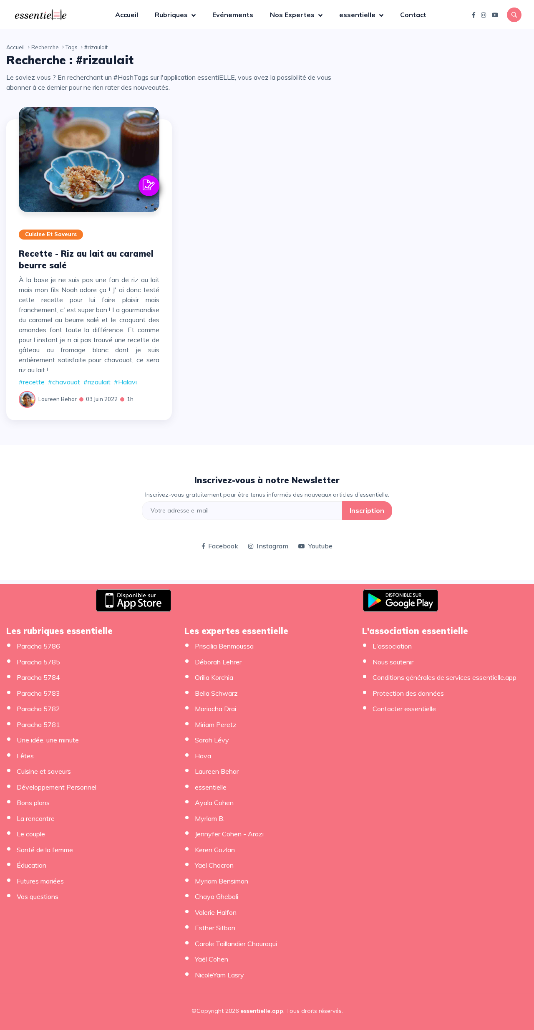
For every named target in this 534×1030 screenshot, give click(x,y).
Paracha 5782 (38, 708)
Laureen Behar (57, 399)
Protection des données (408, 693)
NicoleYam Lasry (219, 975)
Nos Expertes (293, 14)
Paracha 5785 (38, 662)
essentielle (358, 14)
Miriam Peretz (216, 724)
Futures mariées (40, 881)
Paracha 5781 (38, 724)
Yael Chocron (214, 865)
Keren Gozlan (215, 850)
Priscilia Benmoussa (224, 646)
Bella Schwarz (216, 693)
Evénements (232, 14)
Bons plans (33, 802)
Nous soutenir (393, 662)
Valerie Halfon (216, 912)
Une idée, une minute (48, 740)
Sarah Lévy (212, 740)
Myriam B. (209, 818)
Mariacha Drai (215, 708)
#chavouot (64, 382)
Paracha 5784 (38, 677)
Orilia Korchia (214, 677)
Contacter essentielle (404, 708)
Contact (413, 14)
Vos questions (37, 896)
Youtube (320, 546)
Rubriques (172, 14)
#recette (32, 382)
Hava (203, 756)
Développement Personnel (56, 787)
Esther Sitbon (215, 928)
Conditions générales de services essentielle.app (444, 677)
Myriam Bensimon (221, 881)
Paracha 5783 (38, 693)
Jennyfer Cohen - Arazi (229, 834)
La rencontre (36, 818)
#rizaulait (97, 382)
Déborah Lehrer (218, 662)
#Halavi (125, 382)
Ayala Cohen (214, 802)
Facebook (223, 546)
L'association (392, 646)
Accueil (126, 14)
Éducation (31, 865)
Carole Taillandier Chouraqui (236, 943)
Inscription (367, 510)
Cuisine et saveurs (51, 234)
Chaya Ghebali (216, 896)
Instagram (272, 546)
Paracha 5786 (38, 646)
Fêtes (25, 756)
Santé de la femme (45, 850)
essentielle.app (261, 1011)
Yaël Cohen (211, 959)
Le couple (31, 834)
